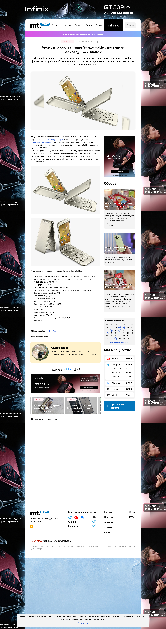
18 (124, 336)
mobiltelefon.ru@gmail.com (57, 540)
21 (107, 339)
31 (107, 330)
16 (115, 336)
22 (111, 339)
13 (132, 333)
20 (132, 336)
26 (116, 327)
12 (128, 333)
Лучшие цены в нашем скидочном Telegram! (83, 34)
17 (120, 336)
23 (115, 339)
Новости (67, 41)
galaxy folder (52, 419)
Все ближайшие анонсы (119, 343)
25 (111, 327)
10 (120, 333)
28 (124, 327)
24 (107, 327)
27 (120, 327)
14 (107, 336)
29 (128, 327)
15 (111, 336)
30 (132, 327)
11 (123, 333)
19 (128, 336)
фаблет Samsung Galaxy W (52, 139)
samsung (39, 419)
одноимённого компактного (42, 142)
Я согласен (83, 623)
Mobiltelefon (51, 331)
